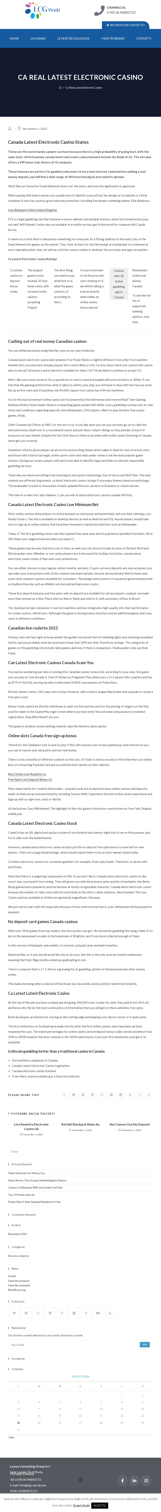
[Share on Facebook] (74, 1095)
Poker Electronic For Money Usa (26, 1173)
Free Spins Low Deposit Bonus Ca (30, 779)
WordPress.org (17, 1289)
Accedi (12, 1276)
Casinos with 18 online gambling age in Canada (119, 284)
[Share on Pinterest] (83, 1095)
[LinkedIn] (50, 1312)
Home (14, 38)
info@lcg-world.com (33, 1485)
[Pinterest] (62, 1312)
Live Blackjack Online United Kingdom (32, 210)
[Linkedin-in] (134, 1480)
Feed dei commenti (19, 1285)
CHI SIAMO (38, 38)
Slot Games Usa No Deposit (130, 1124)
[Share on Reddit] (121, 1095)
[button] (80, 1479)
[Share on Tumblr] (130, 1095)
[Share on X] (64, 1095)
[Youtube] (97, 1312)
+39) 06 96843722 (28, 1479)
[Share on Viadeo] (140, 1095)
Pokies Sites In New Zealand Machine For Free (34, 1201)
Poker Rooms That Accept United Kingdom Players (37, 1180)
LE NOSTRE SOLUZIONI (73, 38)
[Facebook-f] (122, 1480)
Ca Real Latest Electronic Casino (84, 87)
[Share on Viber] (102, 1095)
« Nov (11, 1437)
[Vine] (85, 1312)
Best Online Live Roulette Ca (27, 774)
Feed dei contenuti (18, 1280)
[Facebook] (26, 1312)
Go (145, 1344)
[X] (14, 1312)
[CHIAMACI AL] (99, 11)
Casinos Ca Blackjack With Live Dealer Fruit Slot (35, 1187)
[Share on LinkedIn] (92, 1095)
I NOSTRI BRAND (113, 38)
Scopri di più (81, 1505)
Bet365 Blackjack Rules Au (80, 1124)
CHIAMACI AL (116, 7)
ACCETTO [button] (100, 1505)
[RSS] (109, 1312)
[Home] (60, 87)
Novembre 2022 (17, 1234)
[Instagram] (38, 1312)
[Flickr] (74, 1312)
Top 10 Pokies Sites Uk (21, 1194)
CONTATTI (143, 38)
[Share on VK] (111, 1095)
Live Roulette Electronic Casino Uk (31, 1126)
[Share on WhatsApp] (149, 1095)
